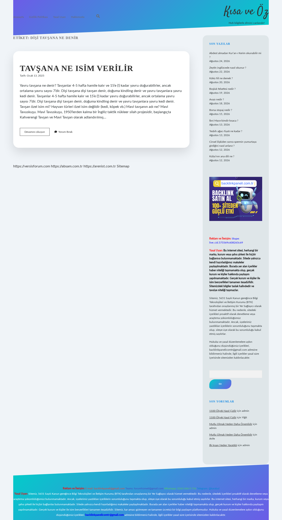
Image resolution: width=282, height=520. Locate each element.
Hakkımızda (77, 17)
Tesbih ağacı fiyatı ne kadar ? (225, 131)
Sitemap (123, 166)
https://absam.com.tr (67, 166)
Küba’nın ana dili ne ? (221, 156)
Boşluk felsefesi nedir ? (222, 89)
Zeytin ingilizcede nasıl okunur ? (227, 67)
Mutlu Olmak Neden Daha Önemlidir (230, 424)
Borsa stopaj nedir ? (220, 110)
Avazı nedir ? (216, 99)
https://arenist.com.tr (99, 166)
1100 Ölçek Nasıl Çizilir (222, 411)
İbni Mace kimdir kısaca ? (223, 120)
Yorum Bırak (65, 132)
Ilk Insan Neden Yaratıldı (223, 445)
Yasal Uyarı (59, 17)
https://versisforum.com (31, 166)
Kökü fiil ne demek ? (221, 78)
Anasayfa (18, 17)
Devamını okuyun (37, 133)
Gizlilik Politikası (38, 17)
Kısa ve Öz (246, 12)
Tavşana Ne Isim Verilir (76, 68)
